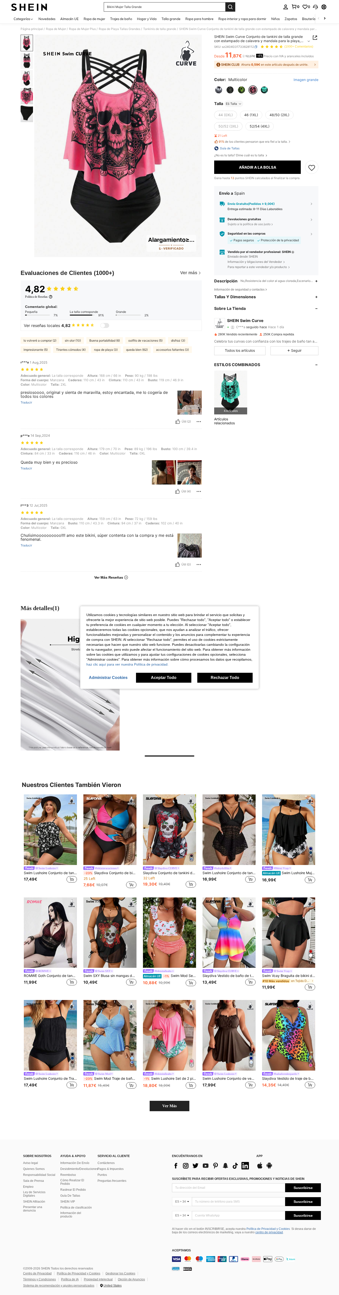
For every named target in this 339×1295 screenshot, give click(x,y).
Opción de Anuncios (131, 1279)
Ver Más (169, 1106)
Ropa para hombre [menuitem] (199, 19)
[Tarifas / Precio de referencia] (243, 56)
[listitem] (230, 392)
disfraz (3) (178, 340)
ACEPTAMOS (181, 1250)
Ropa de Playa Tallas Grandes (119, 29)
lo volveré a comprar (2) (40, 340)
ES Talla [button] (231, 104)
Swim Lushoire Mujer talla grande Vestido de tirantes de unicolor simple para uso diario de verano (289, 873)
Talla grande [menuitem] (171, 19)
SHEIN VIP (67, 1201)
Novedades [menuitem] (46, 19)
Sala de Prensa (33, 1181)
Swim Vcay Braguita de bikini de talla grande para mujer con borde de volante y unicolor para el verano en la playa (288, 976)
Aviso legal (30, 1163)
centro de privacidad (269, 1232)
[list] (211, 1165)
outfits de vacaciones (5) (145, 340)
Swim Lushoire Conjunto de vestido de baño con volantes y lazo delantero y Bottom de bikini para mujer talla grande (229, 1078)
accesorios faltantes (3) (172, 349)
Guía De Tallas (70, 1195)
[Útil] (178, 422)
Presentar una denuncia (32, 1208)
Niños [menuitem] (275, 19)
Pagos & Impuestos (111, 1169)
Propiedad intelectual (98, 1279)
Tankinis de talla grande (159, 29)
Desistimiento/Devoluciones (79, 1169)
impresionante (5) (36, 349)
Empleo (28, 1186)
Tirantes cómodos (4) (71, 349)
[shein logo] (29, 7)
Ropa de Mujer (56, 29)
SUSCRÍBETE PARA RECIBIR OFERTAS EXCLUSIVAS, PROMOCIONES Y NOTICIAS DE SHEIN (238, 1179)
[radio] (218, 89)
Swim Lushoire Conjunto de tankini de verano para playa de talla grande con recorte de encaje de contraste (229, 873)
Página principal (32, 29)
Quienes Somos (34, 1169)
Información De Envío (74, 1163)
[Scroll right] (324, 19)
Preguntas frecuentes (112, 1181)
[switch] (104, 325)
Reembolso (68, 1175)
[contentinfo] (246, 1259)
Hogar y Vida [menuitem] (147, 19)
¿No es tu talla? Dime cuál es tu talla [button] (239, 155)
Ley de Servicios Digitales (34, 1193)
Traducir (26, 402)
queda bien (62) (137, 349)
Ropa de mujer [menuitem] (94, 19)
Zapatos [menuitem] (291, 19)
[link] (295, 7)
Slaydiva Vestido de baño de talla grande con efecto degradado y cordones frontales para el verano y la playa (229, 976)
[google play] (269, 1168)
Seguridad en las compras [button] (247, 234)
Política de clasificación (76, 1207)
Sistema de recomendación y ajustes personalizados (58, 1285)
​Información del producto (70, 1214)
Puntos (102, 1175)
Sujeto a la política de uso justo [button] (249, 224)
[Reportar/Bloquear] (199, 422)
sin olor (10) (73, 340)
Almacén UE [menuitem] (69, 19)
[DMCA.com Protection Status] (187, 1268)
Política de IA (70, 1279)
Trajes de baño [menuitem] (121, 19)
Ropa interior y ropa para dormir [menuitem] (242, 19)
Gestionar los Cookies (120, 1273)
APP (259, 1156)
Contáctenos (106, 1163)
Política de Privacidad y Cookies (268, 1229)
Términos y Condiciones (39, 1279)
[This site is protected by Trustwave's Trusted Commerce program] (175, 1268)
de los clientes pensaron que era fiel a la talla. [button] (253, 141)
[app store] (259, 1168)
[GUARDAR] (311, 167)
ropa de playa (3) (106, 349)
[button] (315, 7)
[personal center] (286, 7)
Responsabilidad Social (39, 1175)
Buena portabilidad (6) (104, 340)
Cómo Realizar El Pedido (72, 1182)
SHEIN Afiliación (34, 1201)
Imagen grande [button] (306, 80)
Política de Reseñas (36, 296)
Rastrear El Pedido (73, 1189)
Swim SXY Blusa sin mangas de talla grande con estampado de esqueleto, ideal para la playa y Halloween (109, 976)
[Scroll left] (318, 19)
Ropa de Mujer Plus (82, 29)
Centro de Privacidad (37, 1273)
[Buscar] (230, 7)
